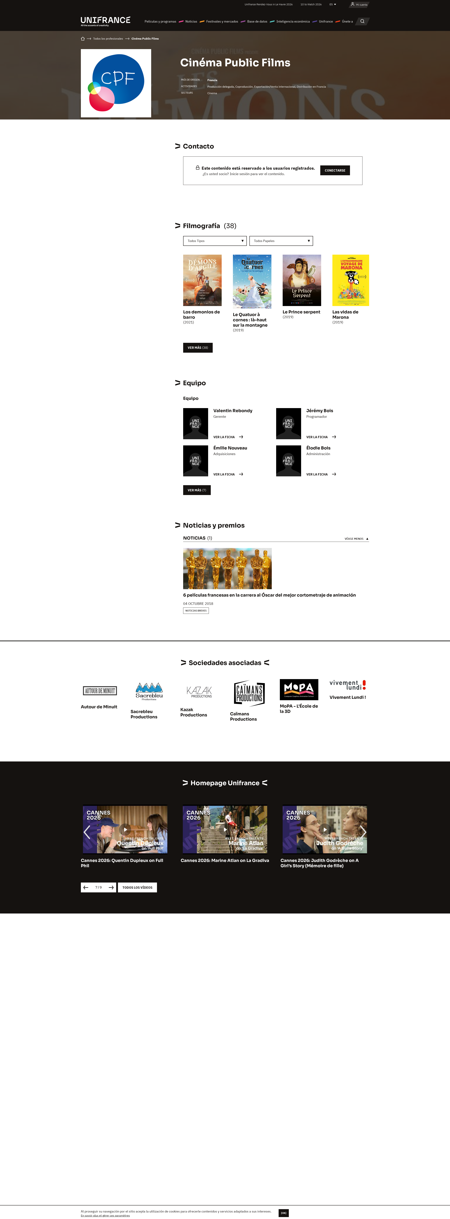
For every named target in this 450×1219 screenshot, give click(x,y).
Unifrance (326, 21)
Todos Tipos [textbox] (196, 241)
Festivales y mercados (222, 21)
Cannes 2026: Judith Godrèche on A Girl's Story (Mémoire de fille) (220, 863)
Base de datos (257, 21)
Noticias (191, 21)
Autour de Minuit (99, 707)
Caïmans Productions (243, 716)
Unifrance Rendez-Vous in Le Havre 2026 (269, 4)
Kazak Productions (193, 712)
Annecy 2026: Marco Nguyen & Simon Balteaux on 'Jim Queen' (321, 863)
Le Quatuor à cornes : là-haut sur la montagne (250, 320)
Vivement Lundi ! (348, 697)
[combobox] (215, 241)
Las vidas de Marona (345, 314)
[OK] (283, 1213)
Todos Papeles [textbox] (264, 241)
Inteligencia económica (293, 21)
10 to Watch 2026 (311, 4)
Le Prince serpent (301, 312)
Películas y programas (160, 21)
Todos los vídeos (137, 888)
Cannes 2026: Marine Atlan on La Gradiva (125, 860)
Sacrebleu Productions (144, 714)
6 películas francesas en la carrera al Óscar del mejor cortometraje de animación (269, 595)
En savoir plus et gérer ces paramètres (105, 1215)
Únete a (347, 21)
